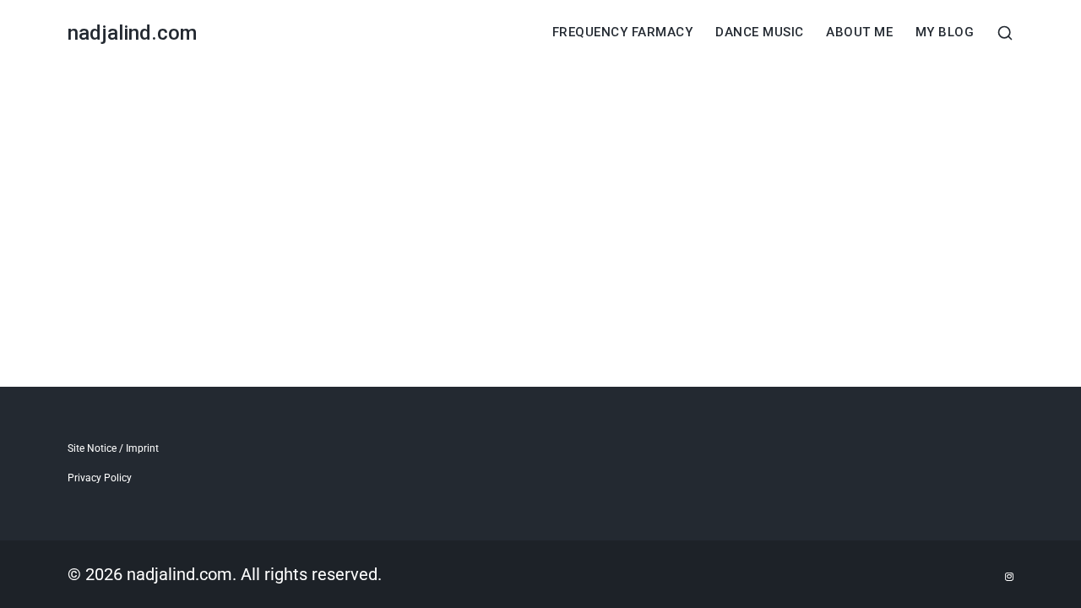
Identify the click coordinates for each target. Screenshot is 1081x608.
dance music (759, 32)
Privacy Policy (100, 478)
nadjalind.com (132, 33)
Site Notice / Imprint (113, 448)
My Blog (945, 32)
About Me (859, 32)
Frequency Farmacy (622, 32)
